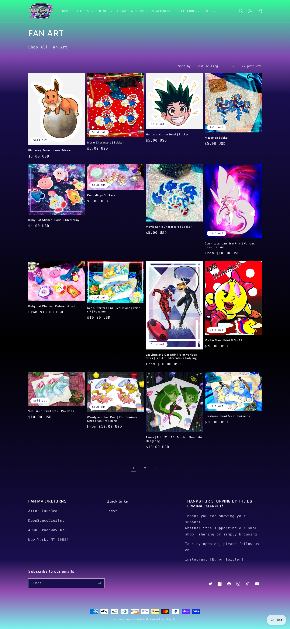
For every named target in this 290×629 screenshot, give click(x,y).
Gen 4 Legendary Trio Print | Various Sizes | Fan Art (230, 245)
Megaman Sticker (217, 138)
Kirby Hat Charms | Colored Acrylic (52, 306)
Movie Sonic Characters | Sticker (168, 227)
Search (112, 511)
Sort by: (185, 66)
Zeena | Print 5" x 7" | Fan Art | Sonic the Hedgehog (174, 439)
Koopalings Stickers (101, 195)
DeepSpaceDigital (137, 619)
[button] (83, 11)
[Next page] (156, 468)
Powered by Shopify (163, 619)
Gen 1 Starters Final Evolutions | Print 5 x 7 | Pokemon (114, 310)
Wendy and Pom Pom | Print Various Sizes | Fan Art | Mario (112, 419)
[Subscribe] (99, 583)
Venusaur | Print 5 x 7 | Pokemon (51, 411)
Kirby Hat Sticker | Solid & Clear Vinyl (54, 220)
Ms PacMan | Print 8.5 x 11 (223, 340)
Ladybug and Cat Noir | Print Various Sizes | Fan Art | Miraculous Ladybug (171, 356)
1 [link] (133, 468)
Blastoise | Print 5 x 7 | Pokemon (227, 416)
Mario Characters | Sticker (105, 143)
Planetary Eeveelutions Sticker (49, 150)
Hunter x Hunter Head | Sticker (167, 134)
